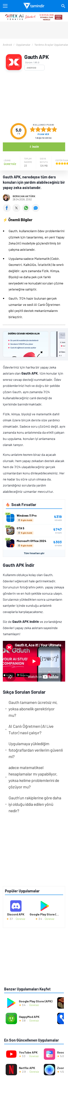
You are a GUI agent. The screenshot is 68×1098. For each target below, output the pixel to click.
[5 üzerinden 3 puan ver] (43, 129)
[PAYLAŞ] (7, 211)
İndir (34, 146)
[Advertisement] (34, 96)
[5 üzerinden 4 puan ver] (49, 129)
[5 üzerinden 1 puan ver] (32, 129)
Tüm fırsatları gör (34, 553)
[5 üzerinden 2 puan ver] (38, 129)
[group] (34, 345)
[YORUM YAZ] (36, 211)
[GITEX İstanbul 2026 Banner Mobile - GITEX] (34, 17)
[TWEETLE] (17, 211)
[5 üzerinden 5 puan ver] (54, 129)
